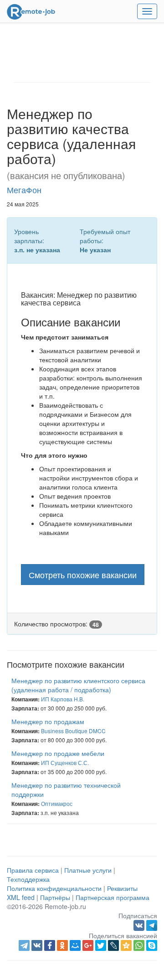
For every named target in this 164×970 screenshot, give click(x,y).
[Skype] (151, 945)
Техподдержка (28, 879)
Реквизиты (122, 888)
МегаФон (24, 189)
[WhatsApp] (138, 945)
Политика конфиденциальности (54, 888)
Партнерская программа (112, 897)
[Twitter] (100, 945)
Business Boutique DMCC (73, 731)
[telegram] (24, 945)
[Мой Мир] (75, 945)
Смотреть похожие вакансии (83, 574)
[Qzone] (126, 945)
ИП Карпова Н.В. (62, 699)
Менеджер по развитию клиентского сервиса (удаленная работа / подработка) (78, 685)
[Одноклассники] (62, 945)
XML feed (21, 897)
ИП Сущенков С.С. (65, 762)
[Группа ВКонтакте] (139, 924)
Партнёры (55, 897)
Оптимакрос (56, 803)
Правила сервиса (33, 870)
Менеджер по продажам (47, 721)
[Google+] (87, 945)
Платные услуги (88, 870)
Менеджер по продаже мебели (57, 753)
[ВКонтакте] (36, 945)
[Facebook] (49, 945)
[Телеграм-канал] (151, 924)
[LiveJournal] (113, 945)
